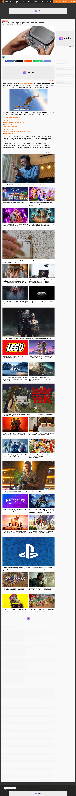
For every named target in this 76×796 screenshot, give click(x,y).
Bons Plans (49, 1)
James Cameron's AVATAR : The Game (14, 122)
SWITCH (62, 1)
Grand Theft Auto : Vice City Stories (13, 119)
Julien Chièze (10, 57)
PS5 (56, 1)
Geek (29, 1)
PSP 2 (43, 147)
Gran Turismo (8, 120)
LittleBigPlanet (8, 124)
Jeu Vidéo (16, 1)
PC (54, 1)
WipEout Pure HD (8, 133)
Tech (23, 1)
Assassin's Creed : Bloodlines (12, 117)
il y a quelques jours (26, 83)
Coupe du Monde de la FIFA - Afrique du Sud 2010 (17, 131)
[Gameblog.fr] (6, 1)
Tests (42, 1)
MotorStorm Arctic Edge (10, 126)
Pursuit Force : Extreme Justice (12, 129)
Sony (41, 140)
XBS (59, 1)
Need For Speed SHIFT (10, 128)
